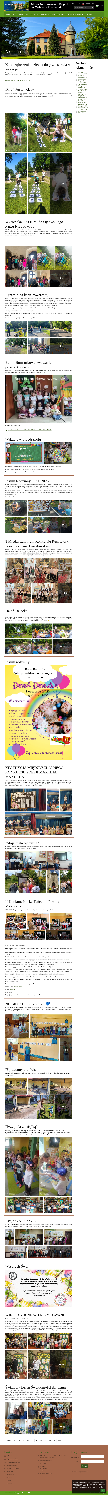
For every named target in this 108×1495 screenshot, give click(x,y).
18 (50, 1440)
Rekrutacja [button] (45, 14)
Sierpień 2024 (82, 111)
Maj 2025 (81, 96)
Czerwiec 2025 (82, 94)
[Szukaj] (93, 7)
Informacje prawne (12, 1465)
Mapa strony (10, 1474)
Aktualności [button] (23, 14)
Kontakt (9, 1480)
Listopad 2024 (82, 106)
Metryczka (10, 1471)
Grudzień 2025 (82, 84)
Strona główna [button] (10, 14)
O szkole (9, 1477)
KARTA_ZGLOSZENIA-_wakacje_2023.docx (18, 80)
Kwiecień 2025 (82, 97)
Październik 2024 (83, 107)
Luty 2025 (81, 101)
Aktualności (10, 1483)
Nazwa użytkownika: (75, 1456)
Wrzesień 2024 (82, 109)
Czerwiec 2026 (82, 74)
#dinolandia (67, 959)
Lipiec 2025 (81, 92)
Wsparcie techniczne (12, 1459)
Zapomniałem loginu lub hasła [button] (79, 1471)
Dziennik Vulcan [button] (58, 14)
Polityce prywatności (97, 1487)
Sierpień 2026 (82, 72)
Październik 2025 (83, 87)
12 (23, 1440)
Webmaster (10, 1456)
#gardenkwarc (18, 986)
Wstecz (9, 1440)
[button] (79, 3)
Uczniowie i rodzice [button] (74, 14)
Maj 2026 (81, 75)
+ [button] (73, 4)
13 (28, 1440)
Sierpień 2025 (82, 91)
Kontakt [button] (89, 14)
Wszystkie (81, 113)
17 (45, 1440)
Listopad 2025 (82, 86)
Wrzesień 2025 (82, 89)
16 (41, 1440)
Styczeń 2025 (82, 102)
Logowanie (90, 4)
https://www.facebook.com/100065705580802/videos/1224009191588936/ (29, 430)
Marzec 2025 (82, 99)
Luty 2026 (81, 81)
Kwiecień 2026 (82, 77)
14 (32, 1440)
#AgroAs (12, 989)
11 (19, 1440)
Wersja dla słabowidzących (13, 1493)
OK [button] (103, 1490)
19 (54, 1440)
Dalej (59, 1440)
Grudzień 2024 (82, 104)
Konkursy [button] (34, 14)
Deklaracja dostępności (13, 1462)
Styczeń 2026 (82, 82)
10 (15, 1440)
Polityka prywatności (13, 1468)
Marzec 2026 (82, 79)
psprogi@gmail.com (46, 1460)
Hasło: (77, 1461)
